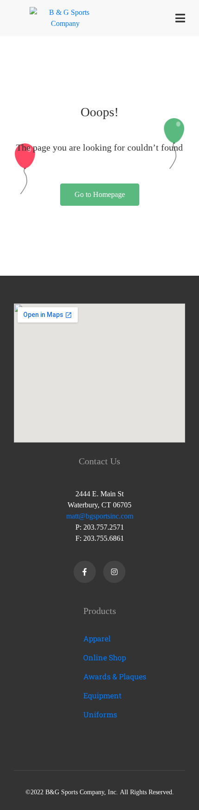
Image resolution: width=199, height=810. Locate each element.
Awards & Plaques (114, 676)
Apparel (97, 638)
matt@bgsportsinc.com (99, 516)
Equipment (102, 695)
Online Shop (104, 657)
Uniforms (100, 714)
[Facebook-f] (85, 572)
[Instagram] (114, 572)
